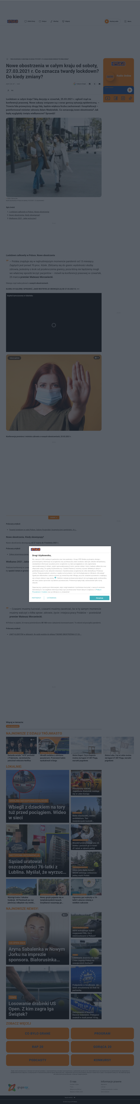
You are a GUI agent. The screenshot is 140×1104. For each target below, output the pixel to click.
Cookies (44, 592)
